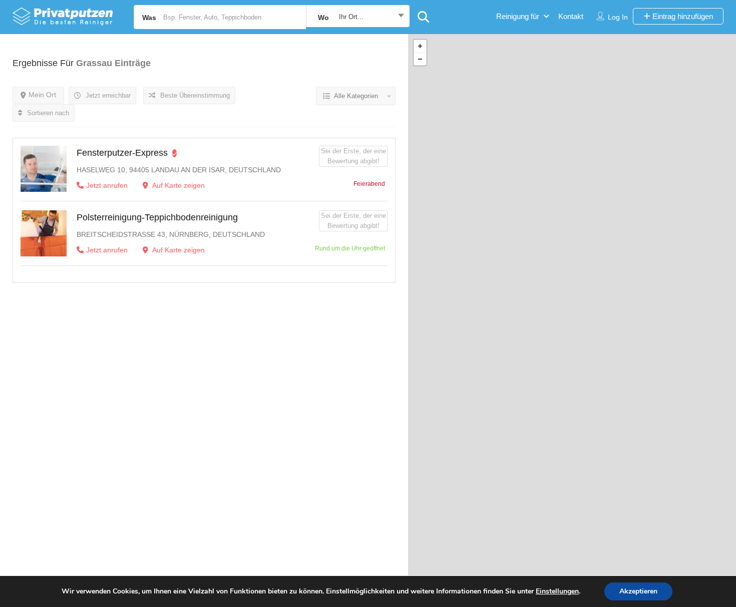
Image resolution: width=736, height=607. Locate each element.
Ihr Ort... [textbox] (351, 17)
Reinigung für (517, 16)
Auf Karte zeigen (178, 185)
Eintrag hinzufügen (681, 16)
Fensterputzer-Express (122, 153)
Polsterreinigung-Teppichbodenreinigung (157, 217)
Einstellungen (557, 591)
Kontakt (570, 16)
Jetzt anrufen (107, 185)
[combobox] (357, 17)
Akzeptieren (638, 591)
